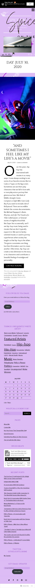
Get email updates (17, 564)
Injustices (15, 353)
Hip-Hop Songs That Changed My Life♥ (15, 430)
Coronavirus (8, 335)
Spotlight (7, 369)
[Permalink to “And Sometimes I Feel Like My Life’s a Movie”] (17, 108)
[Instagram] (17, 580)
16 (17, 391)
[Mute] (23, 459)
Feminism (7, 345)
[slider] (26, 459)
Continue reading (14, 266)
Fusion (14, 345)
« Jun (5, 402)
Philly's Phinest (19, 363)
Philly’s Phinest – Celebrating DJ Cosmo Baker (17, 540)
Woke (24, 369)
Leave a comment (22, 162)
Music (8, 359)
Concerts (26, 333)
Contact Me (7, 427)
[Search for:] (17, 413)
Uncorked (14, 277)
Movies (26, 271)
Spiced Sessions (9, 434)
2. (15, 465)
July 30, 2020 (12, 162)
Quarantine (16, 366)
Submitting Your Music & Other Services (15, 437)
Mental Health (13, 355)
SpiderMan (7, 277)
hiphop (20, 273)
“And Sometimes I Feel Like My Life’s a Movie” (17, 152)
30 (17, 398)
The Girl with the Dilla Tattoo (12, 440)
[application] (17, 459)
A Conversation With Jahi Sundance (14, 485)
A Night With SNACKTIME (11, 482)
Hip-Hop (10, 349)
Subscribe (17, 571)
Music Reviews (18, 359)
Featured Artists (15, 339)
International (23, 353)
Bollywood (20, 333)
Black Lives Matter (10, 333)
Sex (27, 366)
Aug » (9, 402)
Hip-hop (20, 271)
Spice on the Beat (17, 22)
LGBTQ (6, 355)
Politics (8, 366)
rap (23, 275)
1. (15, 463)
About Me (7, 424)
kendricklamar (8, 275)
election (25, 335)
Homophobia (20, 350)
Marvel (15, 275)
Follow (8, 307)
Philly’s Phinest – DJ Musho (11, 543)
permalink (7, 279)
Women (7, 372)
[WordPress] (22, 580)
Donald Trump (17, 335)
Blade (10, 273)
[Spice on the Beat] (18, 45)
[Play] (7, 459)
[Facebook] (13, 580)
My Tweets (7, 555)
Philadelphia (8, 363)
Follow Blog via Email (17, 293)
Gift (30, 4)
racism (22, 366)
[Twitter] (9, 580)
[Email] (26, 580)
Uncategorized (16, 369)
